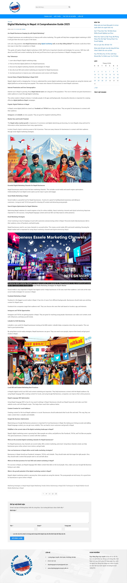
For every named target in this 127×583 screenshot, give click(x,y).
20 (106, 77)
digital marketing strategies (25, 132)
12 (102, 74)
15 (114, 74)
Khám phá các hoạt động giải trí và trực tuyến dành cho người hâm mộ (106, 26)
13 (106, 74)
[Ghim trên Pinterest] (52, 493)
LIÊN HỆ (80, 16)
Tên (11, 525)
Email (39, 525)
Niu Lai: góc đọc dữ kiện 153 (103, 45)
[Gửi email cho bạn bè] (49, 493)
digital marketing (46, 44)
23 (117, 77)
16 (117, 74)
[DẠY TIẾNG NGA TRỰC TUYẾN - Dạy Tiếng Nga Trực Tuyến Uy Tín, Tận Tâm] (20, 7)
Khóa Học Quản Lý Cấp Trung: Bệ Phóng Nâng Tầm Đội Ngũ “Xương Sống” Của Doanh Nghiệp (106, 39)
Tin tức (10, 21)
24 (95, 80)
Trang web (68, 525)
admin (23, 29)
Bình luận (13, 510)
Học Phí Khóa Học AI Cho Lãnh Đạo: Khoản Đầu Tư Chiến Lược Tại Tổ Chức (106, 55)
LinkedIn (55, 325)
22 (114, 77)
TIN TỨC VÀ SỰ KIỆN (69, 16)
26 (102, 80)
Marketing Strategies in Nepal (17, 486)
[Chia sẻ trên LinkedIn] (56, 493)
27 (106, 80)
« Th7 (96, 88)
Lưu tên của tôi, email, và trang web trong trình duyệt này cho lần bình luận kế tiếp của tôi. (39, 534)
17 (95, 77)
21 (110, 77)
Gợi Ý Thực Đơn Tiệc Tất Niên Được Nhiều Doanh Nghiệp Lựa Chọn (105, 32)
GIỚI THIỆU (57, 16)
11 (98, 74)
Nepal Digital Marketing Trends (36, 486)
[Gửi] (69, 7)
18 (98, 77)
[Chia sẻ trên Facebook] (43, 493)
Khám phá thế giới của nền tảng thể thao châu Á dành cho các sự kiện (106, 49)
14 (110, 74)
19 (102, 77)
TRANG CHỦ (48, 16)
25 (98, 80)
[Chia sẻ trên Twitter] (46, 493)
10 (95, 74)
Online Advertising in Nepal (54, 486)
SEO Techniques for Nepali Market (74, 486)
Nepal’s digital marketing (20, 129)
